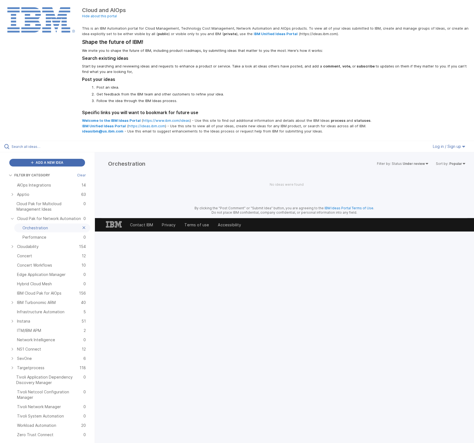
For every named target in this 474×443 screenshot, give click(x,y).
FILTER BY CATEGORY (32, 175)
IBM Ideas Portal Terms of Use (349, 208)
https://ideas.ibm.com (146, 126)
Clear (81, 175)
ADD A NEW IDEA (49, 162)
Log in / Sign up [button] (447, 146)
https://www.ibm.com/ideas (166, 120)
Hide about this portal (99, 16)
